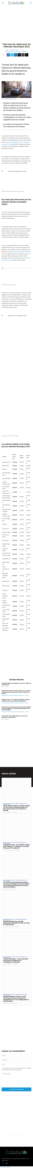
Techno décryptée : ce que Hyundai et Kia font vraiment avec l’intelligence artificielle (15, 960)
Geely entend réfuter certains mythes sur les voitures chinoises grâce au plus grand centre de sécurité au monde (16, 692)
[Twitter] (12, 54)
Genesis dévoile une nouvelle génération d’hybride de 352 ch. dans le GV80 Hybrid (16, 922)
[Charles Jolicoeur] (7, 50)
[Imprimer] (23, 54)
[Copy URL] (26, 54)
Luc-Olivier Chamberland (8, 850)
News (3, 686)
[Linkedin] (15, 54)
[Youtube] (6, 1163)
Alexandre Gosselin (7, 964)
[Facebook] (8, 54)
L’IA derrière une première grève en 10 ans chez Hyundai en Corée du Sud (14, 716)
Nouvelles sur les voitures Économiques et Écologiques (16, 51)
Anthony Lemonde (7, 812)
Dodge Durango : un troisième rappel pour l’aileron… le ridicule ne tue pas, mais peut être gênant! (16, 700)
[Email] (19, 54)
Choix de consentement (5, 1167)
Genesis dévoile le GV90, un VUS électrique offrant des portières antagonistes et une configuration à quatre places (16, 998)
